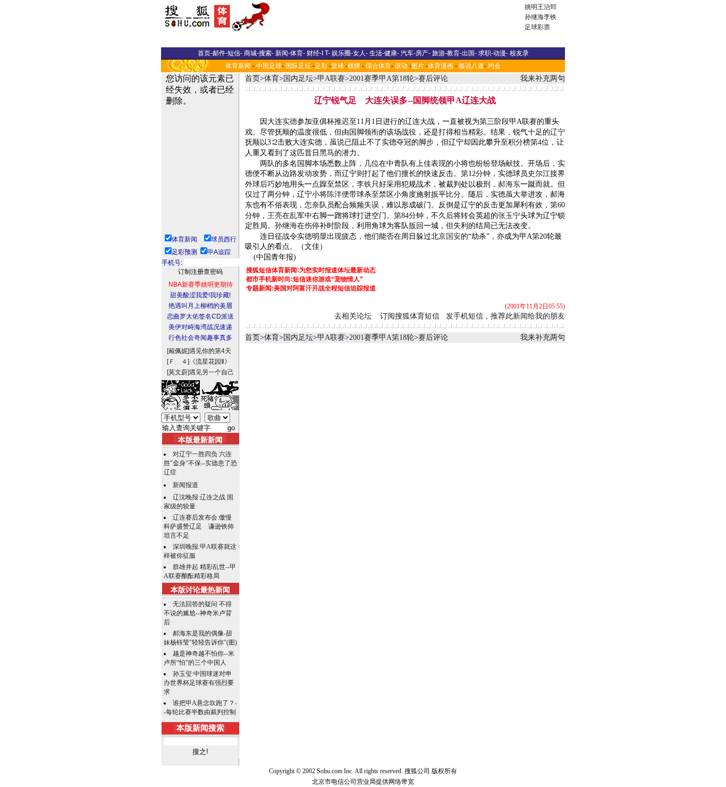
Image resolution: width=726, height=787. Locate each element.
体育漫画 (440, 66)
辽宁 (557, 132)
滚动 (401, 66)
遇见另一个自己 (211, 372)
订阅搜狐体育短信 (410, 316)
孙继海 (534, 17)
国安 (453, 236)
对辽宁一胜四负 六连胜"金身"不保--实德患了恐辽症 (200, 463)
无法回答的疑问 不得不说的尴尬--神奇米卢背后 (198, 613)
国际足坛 (298, 66)
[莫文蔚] (178, 372)
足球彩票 (537, 27)
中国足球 (269, 66)
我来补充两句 (542, 78)
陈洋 (334, 194)
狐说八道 (471, 66)
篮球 (337, 66)
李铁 (550, 17)
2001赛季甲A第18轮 (381, 78)
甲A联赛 (331, 78)
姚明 (531, 7)
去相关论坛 (353, 316)
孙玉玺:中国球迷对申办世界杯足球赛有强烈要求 (199, 683)
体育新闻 (238, 66)
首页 (252, 78)
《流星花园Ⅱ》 (210, 361)
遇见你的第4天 (210, 351)
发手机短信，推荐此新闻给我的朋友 (505, 316)
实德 (289, 121)
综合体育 (378, 66)
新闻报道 (185, 485)
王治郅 (546, 7)
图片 (417, 66)
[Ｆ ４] (178, 361)
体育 (271, 78)
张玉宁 (509, 216)
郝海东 (509, 184)
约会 (494, 66)
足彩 (321, 66)
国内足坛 (298, 78)
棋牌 (354, 66)
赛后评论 (433, 78)
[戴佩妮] (178, 351)
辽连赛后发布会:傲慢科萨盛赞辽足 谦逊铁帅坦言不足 (199, 526)
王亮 (274, 216)
